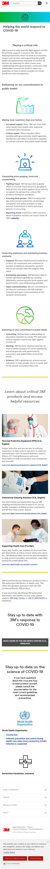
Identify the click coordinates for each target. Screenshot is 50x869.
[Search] (40, 3)
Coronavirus (12, 735)
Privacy (29, 827)
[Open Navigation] (47, 3)
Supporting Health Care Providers (18, 546)
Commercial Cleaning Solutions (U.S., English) (23, 498)
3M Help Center (17, 598)
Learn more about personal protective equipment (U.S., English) (25, 465)
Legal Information (19, 827)
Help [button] (6, 813)
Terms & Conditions (20, 829)
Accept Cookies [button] (35, 858)
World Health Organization (14, 731)
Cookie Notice (9, 853)
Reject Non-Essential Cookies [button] (15, 858)
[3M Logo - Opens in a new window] (5, 3)
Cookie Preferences (36, 829)
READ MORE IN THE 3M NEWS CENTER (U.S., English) (25, 642)
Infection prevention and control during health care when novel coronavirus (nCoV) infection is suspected (26, 741)
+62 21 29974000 (36, 598)
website (15, 218)
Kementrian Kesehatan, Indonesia (18, 774)
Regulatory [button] (10, 805)
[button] (11, 864)
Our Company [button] (11, 790)
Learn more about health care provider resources (19, 564)
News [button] (6, 797)
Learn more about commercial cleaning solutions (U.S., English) (24, 513)
